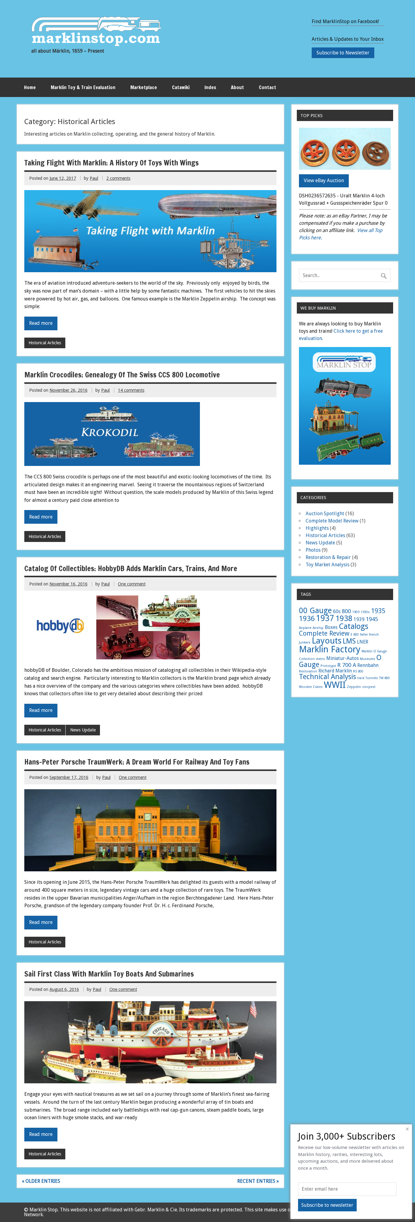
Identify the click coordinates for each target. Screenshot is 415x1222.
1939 (359, 619)
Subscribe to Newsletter (343, 53)
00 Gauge (315, 610)
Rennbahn (368, 665)
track (360, 678)
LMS (349, 641)
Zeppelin (354, 687)
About (237, 87)
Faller (364, 635)
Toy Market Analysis (327, 565)
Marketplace (143, 87)
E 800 (355, 635)
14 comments (131, 390)
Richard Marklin (335, 671)
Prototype (328, 666)
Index (210, 87)
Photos (313, 550)
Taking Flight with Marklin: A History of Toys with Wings (111, 163)
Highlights (317, 528)
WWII (335, 685)
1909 (355, 612)
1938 (343, 618)
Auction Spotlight (325, 513)
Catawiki (181, 87)
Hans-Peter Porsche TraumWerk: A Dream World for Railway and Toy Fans (136, 762)
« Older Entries (41, 1181)
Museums (367, 659)
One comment (132, 583)
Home (30, 87)
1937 (325, 618)
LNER (362, 642)
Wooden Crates (311, 687)
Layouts (326, 641)
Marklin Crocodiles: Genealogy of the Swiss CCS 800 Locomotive (122, 375)
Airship (318, 628)
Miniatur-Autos (342, 658)
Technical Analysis (327, 676)
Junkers (304, 642)
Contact (267, 87)
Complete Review (324, 633)
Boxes (331, 627)
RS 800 (358, 671)
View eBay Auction (324, 180)
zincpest (369, 687)
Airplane (305, 628)
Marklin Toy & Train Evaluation (83, 87)
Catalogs (353, 626)
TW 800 (384, 678)
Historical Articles (45, 342)
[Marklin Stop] (96, 44)
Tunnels (371, 678)
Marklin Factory (329, 649)
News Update (83, 729)
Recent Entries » (258, 1181)
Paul (94, 178)
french (374, 635)
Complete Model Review (332, 521)
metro (320, 659)
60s (337, 611)
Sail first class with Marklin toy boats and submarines (109, 974)
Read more (41, 323)
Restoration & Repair (328, 557)
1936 (307, 618)
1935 (378, 611)
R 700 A (346, 665)
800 (346, 611)
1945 (372, 619)
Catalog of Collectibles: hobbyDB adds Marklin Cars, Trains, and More (130, 568)
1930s (365, 612)
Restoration (308, 671)
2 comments (118, 178)
